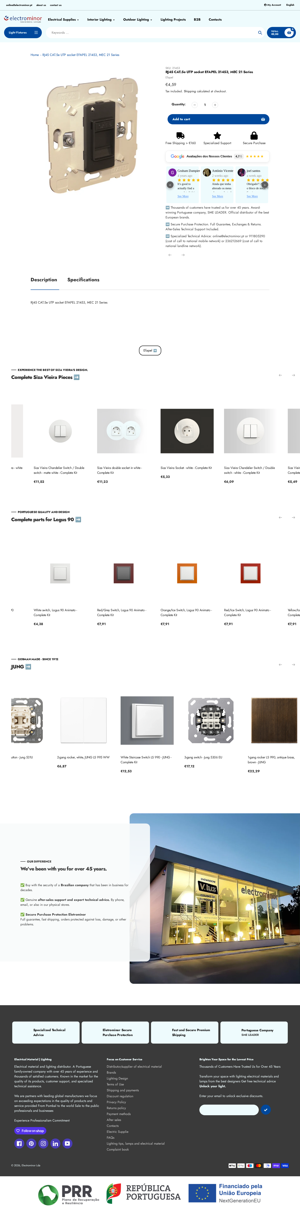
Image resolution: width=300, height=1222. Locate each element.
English (290, 5)
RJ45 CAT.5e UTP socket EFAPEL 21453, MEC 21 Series (80, 54)
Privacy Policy (116, 1102)
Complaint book (118, 1149)
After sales (114, 1119)
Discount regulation (120, 1096)
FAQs (110, 1137)
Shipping (190, 91)
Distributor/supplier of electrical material (134, 1066)
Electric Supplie (117, 1131)
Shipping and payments (123, 1090)
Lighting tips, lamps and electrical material (136, 1143)
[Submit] (266, 1110)
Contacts (113, 1125)
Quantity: (179, 104)
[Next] (183, 254)
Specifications (83, 279)
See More (182, 196)
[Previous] (170, 254)
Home (35, 54)
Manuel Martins (257, 171)
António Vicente (188, 171)
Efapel (169, 77)
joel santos (219, 171)
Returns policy (116, 1108)
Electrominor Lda (31, 1165)
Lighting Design (117, 1078)
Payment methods (119, 1114)
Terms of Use (115, 1084)
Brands (111, 1072)
